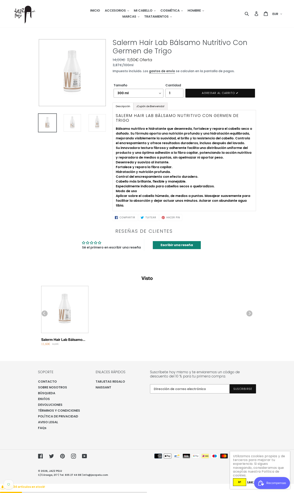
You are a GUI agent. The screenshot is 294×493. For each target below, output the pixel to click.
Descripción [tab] (123, 106)
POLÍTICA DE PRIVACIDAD (58, 416)
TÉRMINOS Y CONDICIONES (59, 410)
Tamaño (120, 85)
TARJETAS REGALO (110, 381)
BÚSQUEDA (46, 393)
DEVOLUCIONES (50, 404)
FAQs (42, 428)
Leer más (253, 482)
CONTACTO (47, 381)
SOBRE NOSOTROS (52, 387)
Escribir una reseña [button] (177, 245)
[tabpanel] (184, 160)
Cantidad (173, 85)
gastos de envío (162, 71)
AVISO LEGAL (48, 422)
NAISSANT (103, 387)
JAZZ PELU (55, 471)
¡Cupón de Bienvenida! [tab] (150, 106)
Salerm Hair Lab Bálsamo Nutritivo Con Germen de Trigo (61, 339)
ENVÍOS (44, 399)
